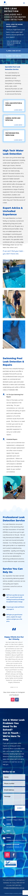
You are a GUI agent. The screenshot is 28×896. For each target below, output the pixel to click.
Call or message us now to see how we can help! (14, 43)
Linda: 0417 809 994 (14, 56)
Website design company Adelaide (14, 893)
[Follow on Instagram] (12, 699)
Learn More (18, 110)
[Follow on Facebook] (17, 699)
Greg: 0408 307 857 (14, 51)
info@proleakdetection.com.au (14, 888)
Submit (20, 808)
